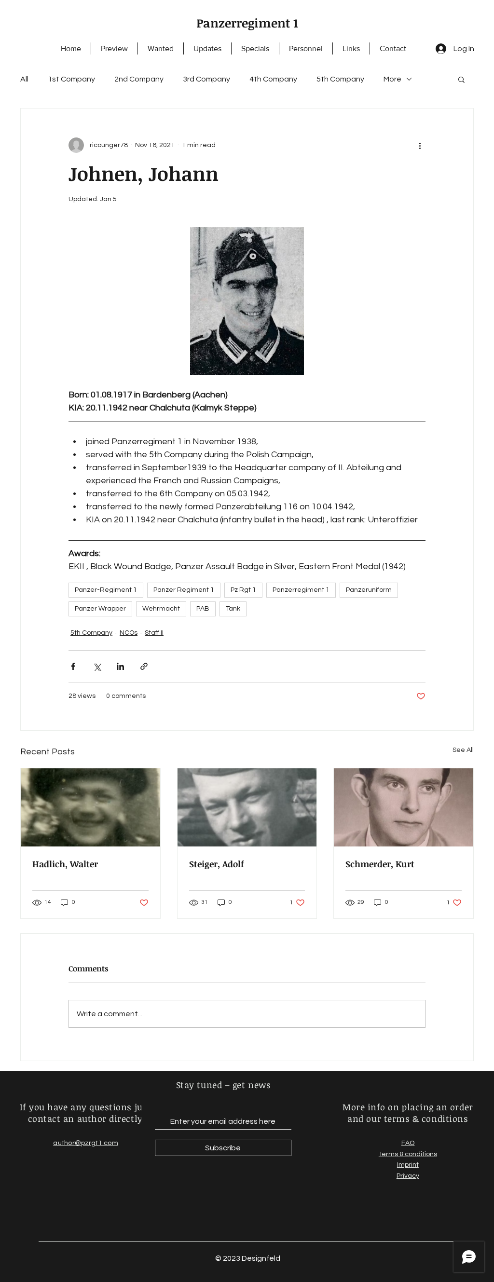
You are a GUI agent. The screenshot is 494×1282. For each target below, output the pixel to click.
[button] (461, 79)
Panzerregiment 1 (247, 22)
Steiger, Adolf (216, 864)
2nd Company (139, 79)
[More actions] (419, 145)
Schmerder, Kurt (379, 864)
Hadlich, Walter (65, 864)
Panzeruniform (369, 589)
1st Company (71, 79)
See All (463, 750)
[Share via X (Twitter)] (96, 666)
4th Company (273, 79)
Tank (233, 608)
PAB (202, 608)
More (392, 79)
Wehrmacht (161, 608)
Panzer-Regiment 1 (106, 589)
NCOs (128, 632)
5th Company (340, 79)
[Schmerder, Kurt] (403, 807)
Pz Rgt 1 (243, 589)
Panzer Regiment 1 (183, 589)
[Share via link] (144, 666)
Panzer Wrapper (100, 608)
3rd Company (206, 79)
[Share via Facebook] (73, 666)
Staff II (154, 632)
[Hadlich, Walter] (90, 807)
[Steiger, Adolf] (247, 807)
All (24, 79)
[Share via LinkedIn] (120, 666)
